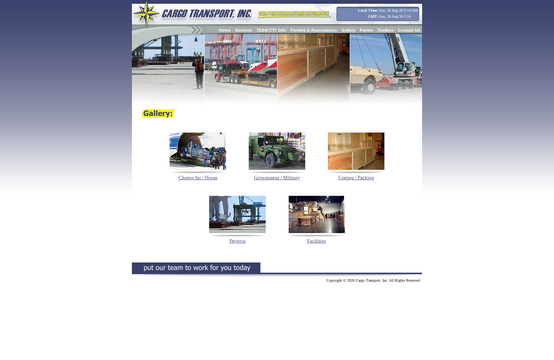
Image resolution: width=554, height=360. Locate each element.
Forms (366, 30)
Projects (238, 241)
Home (225, 30)
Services (243, 30)
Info (271, 30)
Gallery (348, 30)
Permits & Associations (314, 30)
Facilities (316, 241)
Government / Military (277, 177)
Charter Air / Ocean (198, 177)
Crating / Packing (356, 177)
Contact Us (409, 30)
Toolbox (385, 30)
